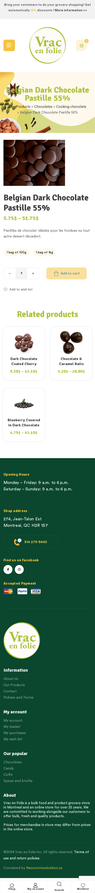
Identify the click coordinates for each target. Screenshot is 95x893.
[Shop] (12, 885)
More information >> (71, 10)
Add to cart (70, 273)
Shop (11, 889)
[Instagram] (19, 569)
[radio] (16, 253)
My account (35, 889)
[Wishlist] (83, 885)
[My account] (35, 885)
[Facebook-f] (7, 569)
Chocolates (43, 106)
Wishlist (83, 889)
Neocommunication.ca (44, 868)
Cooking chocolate (71, 106)
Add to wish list (21, 289)
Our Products (19, 106)
